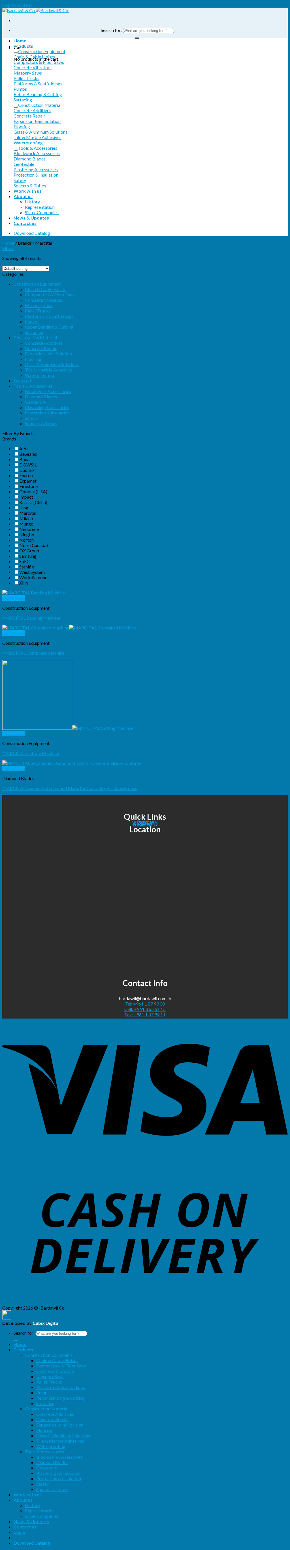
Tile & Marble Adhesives (49, 369)
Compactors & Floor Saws (50, 294)
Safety (31, 418)
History (32, 201)
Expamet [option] (28, 480)
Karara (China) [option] (33, 502)
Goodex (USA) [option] (33, 491)
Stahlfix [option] (26, 566)
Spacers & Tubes (41, 423)
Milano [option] (26, 518)
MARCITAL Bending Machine (31, 617)
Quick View (13, 598)
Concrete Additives (44, 343)
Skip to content (17, 5)
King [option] (23, 507)
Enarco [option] (26, 475)
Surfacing (34, 332)
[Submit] (137, 38)
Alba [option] (24, 448)
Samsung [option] (28, 556)
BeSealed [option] (28, 454)
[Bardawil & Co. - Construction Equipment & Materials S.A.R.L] (35, 10)
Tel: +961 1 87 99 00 (145, 1003)
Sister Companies (42, 212)
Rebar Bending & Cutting (49, 326)
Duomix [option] (27, 470)
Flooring (33, 359)
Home (20, 40)
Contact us (25, 223)
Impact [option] (26, 497)
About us (23, 196)
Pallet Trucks (38, 310)
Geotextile (35, 402)
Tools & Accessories (33, 385)
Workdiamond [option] (33, 577)
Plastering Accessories (47, 407)
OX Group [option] (29, 550)
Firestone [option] (28, 486)
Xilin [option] (23, 582)
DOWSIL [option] (28, 464)
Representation (40, 207)
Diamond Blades (41, 396)
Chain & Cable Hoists (45, 289)
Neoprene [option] (29, 529)
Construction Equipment (37, 283)
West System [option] (32, 572)
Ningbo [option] (26, 534)
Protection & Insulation (47, 412)
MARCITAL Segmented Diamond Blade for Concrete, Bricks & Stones (69, 788)
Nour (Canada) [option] (33, 545)
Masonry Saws (39, 305)
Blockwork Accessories (48, 391)
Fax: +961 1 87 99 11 (145, 1014)
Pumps (31, 321)
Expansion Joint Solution (48, 353)
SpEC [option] (24, 561)
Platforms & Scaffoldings (49, 316)
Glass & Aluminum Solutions (52, 364)
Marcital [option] (27, 513)
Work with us (28, 191)
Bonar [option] (25, 459)
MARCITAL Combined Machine (33, 652)
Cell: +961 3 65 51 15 (145, 1009)
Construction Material (35, 337)
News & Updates (31, 217)
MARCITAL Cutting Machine (30, 753)
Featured (22, 380)
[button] (145, 438)
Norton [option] (26, 539)
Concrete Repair (41, 348)
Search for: (111, 30)
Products (23, 46)
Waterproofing (39, 375)
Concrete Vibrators (44, 300)
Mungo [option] (26, 523)
